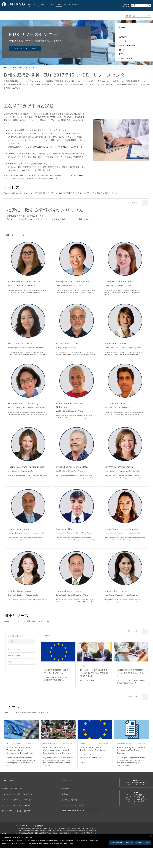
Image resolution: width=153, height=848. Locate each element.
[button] (33, 649)
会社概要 (75, 4)
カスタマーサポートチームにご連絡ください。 (72, 219)
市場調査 (123, 37)
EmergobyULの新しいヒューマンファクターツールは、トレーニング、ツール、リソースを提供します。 (136, 797)
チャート (123, 41)
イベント (67, 4)
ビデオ (122, 54)
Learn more (68, 843)
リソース (59, 4)
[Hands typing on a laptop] (121, 140)
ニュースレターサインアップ (125, 6)
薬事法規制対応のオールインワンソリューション (136, 782)
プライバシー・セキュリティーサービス (17, 800)
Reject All (129, 842)
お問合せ (65, 794)
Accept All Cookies (143, 842)
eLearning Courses (127, 45)
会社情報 (65, 788)
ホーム (5, 68)
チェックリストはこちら (25, 48)
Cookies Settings (116, 842)
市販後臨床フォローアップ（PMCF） (53, 147)
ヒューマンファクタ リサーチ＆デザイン (17, 794)
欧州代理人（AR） (16, 163)
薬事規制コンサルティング (12, 788)
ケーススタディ (125, 58)
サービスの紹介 (31, 5)
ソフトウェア (41, 5)
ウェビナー (72, 137)
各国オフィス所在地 (69, 800)
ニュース (51, 4)
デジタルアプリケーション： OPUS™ (16, 811)
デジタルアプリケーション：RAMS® (16, 805)
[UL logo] (13, 5)
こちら (79, 175)
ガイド (122, 50)
